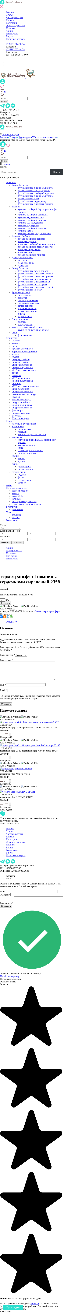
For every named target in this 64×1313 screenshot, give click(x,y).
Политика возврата (15, 39)
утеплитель (17, 509)
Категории (11, 23)
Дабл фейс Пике (26, 263)
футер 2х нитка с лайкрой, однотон (36, 193)
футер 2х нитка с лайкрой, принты (35, 188)
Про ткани (11, 556)
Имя (3, 684)
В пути (9, 36)
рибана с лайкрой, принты (31, 255)
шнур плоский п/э (21, 402)
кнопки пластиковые (22, 381)
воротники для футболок (24, 351)
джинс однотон (25, 469)
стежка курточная (27, 453)
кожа (20, 448)
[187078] (10, 734)
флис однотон (25, 335)
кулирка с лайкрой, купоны (32, 228)
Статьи (9, 15)
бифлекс (22, 322)
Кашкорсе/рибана (21, 236)
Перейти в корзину (9, 976)
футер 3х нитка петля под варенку (35, 279)
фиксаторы (17, 410)
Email (3, 690)
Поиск (4, 102)
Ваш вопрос (6, 903)
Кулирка (16, 206)
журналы (16, 498)
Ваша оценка (7, 655)
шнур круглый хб (20, 359)
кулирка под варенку (28, 225)
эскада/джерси (25, 324)
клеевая (16, 397)
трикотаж (22, 297)
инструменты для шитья (24, 501)
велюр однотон (25, 306)
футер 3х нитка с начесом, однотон (35, 273)
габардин (22, 431)
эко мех (15, 517)
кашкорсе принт (26, 252)
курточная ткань (26, 445)
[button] (19, 563)
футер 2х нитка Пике (28, 198)
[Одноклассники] (4, 616)
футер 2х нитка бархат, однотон (34, 190)
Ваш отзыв (6, 660)
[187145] (10, 757)
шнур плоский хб (20, 389)
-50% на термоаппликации (25, 386)
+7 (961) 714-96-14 (15, 44)
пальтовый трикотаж (28, 303)
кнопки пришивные (22, 405)
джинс (15, 464)
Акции (9, 31)
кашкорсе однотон (27, 241)
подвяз (15, 356)
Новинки (10, 28)
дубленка (16, 515)
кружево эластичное (22, 348)
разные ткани (19, 472)
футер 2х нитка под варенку (32, 201)
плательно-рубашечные (24, 423)
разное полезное (20, 490)
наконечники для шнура (24, 394)
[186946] (10, 780)
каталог (6, 164)
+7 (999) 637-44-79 (15, 49)
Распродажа (12, 33)
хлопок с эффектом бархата (32, 434)
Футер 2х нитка (20, 185)
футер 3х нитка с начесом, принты (35, 276)
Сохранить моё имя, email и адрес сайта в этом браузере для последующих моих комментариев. (30, 697)
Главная (10, 12)
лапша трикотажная (28, 300)
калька (15, 493)
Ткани (9, 421)
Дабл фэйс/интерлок (22, 257)
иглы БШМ (17, 496)
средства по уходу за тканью (26, 504)
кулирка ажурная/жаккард (31, 217)
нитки (15, 346)
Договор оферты (14, 17)
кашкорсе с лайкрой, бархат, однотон (37, 244)
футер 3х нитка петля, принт (32, 284)
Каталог (10, 20)
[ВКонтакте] (1, 616)
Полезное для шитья (16, 488)
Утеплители (12, 507)
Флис (14, 332)
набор (9, 485)
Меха (8, 512)
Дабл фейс (23, 265)
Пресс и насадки (20, 418)
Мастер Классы (14, 550)
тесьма (15, 354)
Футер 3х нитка (20, 268)
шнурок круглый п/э (22, 367)
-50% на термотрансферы (25, 370)
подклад (22, 474)
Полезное (11, 553)
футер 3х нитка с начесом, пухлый (35, 287)
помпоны (16, 383)
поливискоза (24, 429)
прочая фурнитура (21, 413)
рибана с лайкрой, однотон (31, 238)
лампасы (16, 375)
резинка (16, 340)
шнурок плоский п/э (22, 391)
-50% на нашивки (21, 378)
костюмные (18, 426)
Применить (17, 543)
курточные (17, 437)
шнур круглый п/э (21, 362)
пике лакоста (24, 295)
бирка (15, 373)
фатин (21, 477)
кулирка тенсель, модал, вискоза (34, 233)
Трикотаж (11, 182)
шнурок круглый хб (22, 364)
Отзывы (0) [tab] (11, 621)
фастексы (16, 415)
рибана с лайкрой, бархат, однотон (35, 247)
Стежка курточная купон (30, 450)
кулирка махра (25, 230)
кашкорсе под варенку (29, 249)
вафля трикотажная (27, 311)
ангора (21, 314)
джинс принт (24, 466)
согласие (35, 1303)
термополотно (25, 316)
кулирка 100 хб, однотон (30, 222)
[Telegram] (8, 616)
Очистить (5, 543)
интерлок (22, 260)
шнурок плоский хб (22, 407)
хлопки (15, 456)
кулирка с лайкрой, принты (32, 220)
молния (15, 343)
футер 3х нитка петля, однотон (33, 271)
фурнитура (11, 338)
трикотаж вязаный (27, 308)
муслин (21, 461)
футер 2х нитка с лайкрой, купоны (35, 196)
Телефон (5, 894)
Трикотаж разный (21, 292)
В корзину (5, 603)
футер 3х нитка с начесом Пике (34, 281)
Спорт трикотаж (20, 319)
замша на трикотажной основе (27, 327)
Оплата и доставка (15, 25)
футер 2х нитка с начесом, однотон (35, 204)
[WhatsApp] (11, 616)
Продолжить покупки (11, 979)
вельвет (22, 482)
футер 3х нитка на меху (30, 289)
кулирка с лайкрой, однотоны (33, 214)
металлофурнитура (21, 399)
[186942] (10, 804)
